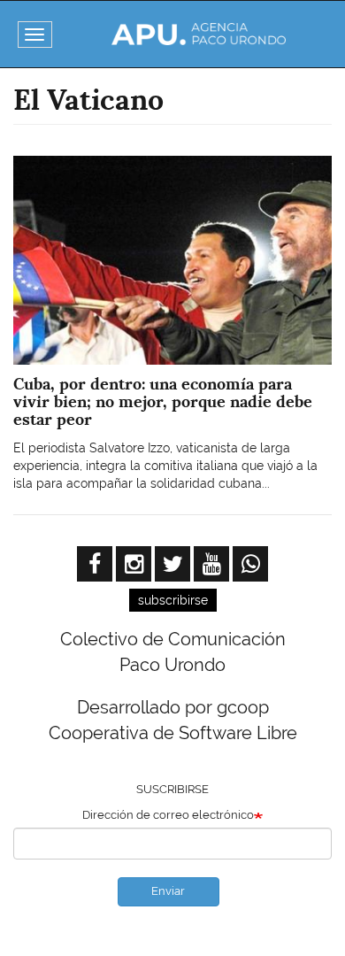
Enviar (168, 891)
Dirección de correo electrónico (168, 814)
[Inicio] (199, 34)
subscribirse (173, 600)
